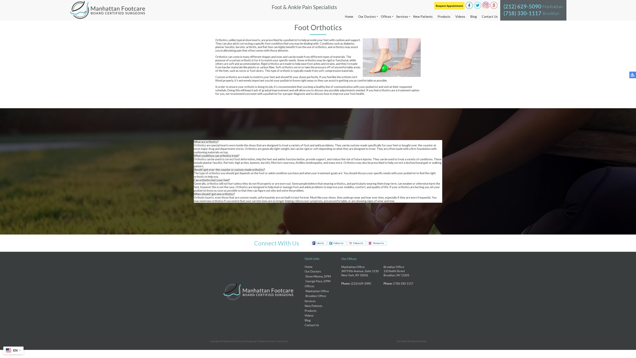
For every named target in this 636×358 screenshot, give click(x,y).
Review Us (378, 243)
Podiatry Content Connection (272, 341)
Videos (460, 16)
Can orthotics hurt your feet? (212, 180)
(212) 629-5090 (522, 6)
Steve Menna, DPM (318, 276)
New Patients (423, 16)
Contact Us (490, 16)
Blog (473, 16)
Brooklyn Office (315, 296)
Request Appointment (449, 5)
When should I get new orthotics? (214, 194)
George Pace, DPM (317, 281)
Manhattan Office (317, 291)
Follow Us (339, 243)
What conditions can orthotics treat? (216, 155)
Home (349, 16)
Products (444, 16)
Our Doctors (367, 16)
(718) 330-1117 (522, 13)
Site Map (401, 341)
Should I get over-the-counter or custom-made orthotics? (229, 169)
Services (402, 16)
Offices (386, 16)
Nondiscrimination (417, 341)
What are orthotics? (206, 142)
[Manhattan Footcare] (108, 10)
